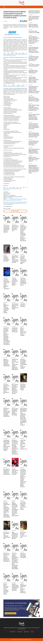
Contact (32, 631)
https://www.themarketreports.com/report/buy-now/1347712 (14, 86)
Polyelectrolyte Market (21, 39)
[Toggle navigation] (4, 7)
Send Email (7, 194)
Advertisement (26, 631)
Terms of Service (12, 631)
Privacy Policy (19, 631)
